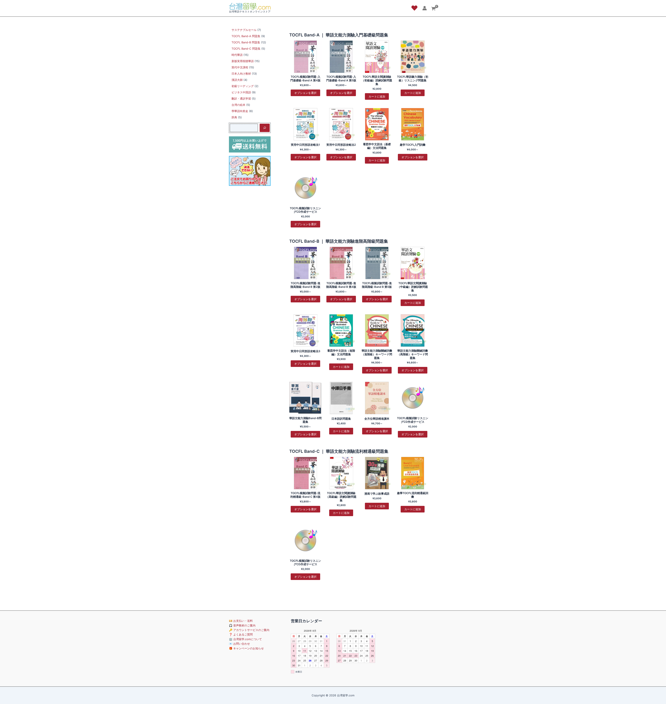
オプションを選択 (305, 93)
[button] (414, 8)
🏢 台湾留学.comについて (245, 639)
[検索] (265, 128)
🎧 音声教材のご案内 (242, 625)
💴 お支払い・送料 (241, 620)
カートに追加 (377, 96)
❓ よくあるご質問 (241, 634)
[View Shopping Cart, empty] (433, 9)
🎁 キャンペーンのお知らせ (246, 648)
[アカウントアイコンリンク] (424, 8)
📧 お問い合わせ (239, 643)
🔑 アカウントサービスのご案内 (249, 630)
